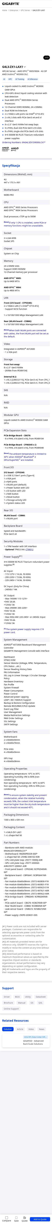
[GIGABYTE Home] (10, 4)
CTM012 (29, 549)
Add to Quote (40, 1219)
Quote (25, 1220)
